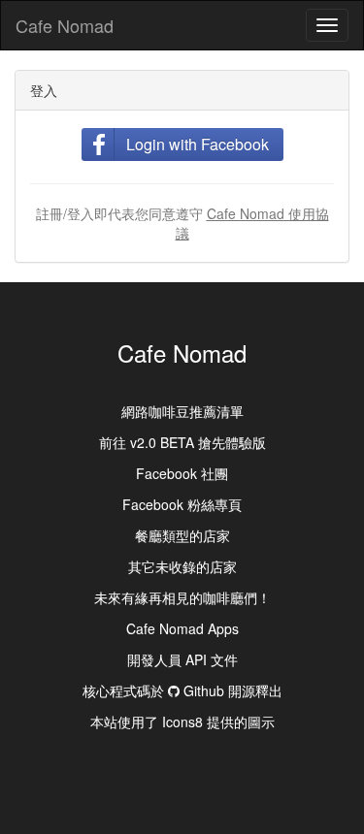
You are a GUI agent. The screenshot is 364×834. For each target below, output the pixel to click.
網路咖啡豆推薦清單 (182, 411)
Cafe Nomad (65, 25)
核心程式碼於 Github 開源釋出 (182, 690)
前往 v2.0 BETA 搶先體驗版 (182, 442)
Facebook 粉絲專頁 (182, 504)
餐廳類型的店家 (182, 535)
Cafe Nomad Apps (182, 628)
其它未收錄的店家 (182, 566)
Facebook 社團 (182, 473)
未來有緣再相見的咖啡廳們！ (182, 597)
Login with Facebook (197, 144)
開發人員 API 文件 (182, 659)
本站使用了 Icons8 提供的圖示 (182, 721)
